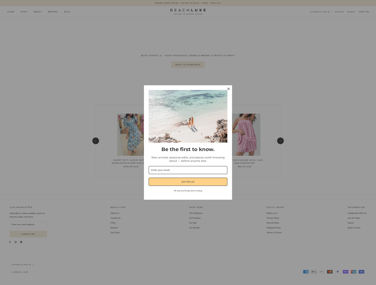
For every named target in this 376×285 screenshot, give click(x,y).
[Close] (228, 88)
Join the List (188, 181)
